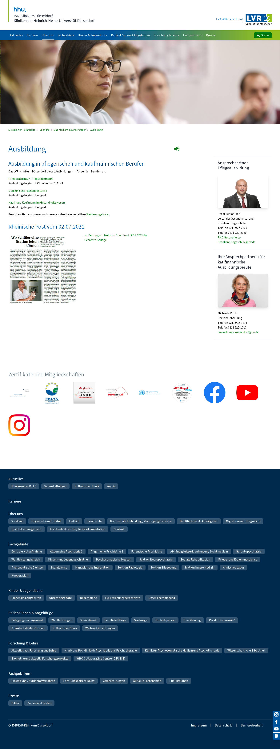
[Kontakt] (276, 736)
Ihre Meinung (192, 620)
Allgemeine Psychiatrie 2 (107, 551)
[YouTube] (276, 729)
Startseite (30, 130)
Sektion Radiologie (130, 567)
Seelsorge (140, 620)
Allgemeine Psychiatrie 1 (66, 551)
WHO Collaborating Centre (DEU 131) (101, 658)
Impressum (199, 725)
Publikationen (178, 681)
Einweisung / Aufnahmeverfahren (33, 681)
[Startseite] (244, 19)
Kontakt (119, 529)
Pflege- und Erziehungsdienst (237, 559)
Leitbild (74, 521)
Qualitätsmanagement (26, 529)
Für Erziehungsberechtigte (122, 598)
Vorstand (17, 521)
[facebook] (276, 721)
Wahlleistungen (61, 620)
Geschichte (94, 521)
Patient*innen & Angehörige (30, 612)
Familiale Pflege (115, 620)
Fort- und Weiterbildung (79, 681)
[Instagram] (276, 714)
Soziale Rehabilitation (195, 559)
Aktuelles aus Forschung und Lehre (33, 650)
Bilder (15, 703)
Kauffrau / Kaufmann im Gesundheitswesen (36, 203)
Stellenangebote (97, 214)
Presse (13, 695)
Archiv (111, 486)
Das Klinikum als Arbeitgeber (70, 130)
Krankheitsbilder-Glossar (28, 628)
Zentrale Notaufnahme (26, 551)
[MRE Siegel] (182, 392)
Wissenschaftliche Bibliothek (246, 650)
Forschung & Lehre (23, 643)
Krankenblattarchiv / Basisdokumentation (77, 529)
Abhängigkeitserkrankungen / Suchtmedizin (199, 551)
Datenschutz (224, 725)
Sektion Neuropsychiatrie (156, 559)
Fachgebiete (18, 544)
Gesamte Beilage (95, 240)
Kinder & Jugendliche (25, 590)
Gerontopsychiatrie (249, 551)
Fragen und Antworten (26, 598)
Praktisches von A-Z (222, 620)
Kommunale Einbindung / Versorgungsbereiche (141, 521)
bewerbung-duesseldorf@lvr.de (238, 332)
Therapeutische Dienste (27, 567)
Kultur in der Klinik (87, 486)
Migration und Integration (243, 521)
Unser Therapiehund (161, 598)
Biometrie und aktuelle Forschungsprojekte (39, 658)
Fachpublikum (19, 673)
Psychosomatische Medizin (113, 559)
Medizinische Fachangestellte (27, 191)
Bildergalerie (88, 598)
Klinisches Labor (233, 567)
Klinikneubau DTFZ (23, 486)
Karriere (14, 501)
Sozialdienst (59, 567)
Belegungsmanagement (27, 620)
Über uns (45, 130)
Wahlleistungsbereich (25, 559)
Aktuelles (15, 479)
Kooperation (19, 575)
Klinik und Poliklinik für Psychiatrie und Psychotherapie (101, 650)
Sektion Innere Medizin (199, 567)
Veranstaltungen (55, 486)
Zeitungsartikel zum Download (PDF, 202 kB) (117, 235)
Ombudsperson (165, 620)
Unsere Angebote (60, 598)
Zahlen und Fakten (39, 703)
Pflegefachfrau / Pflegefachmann (30, 179)
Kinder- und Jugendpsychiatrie (68, 559)
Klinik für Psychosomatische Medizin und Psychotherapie (182, 650)
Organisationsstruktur (46, 521)
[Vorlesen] (177, 149)
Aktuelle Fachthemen (147, 681)
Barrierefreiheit (252, 725)
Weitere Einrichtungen (100, 628)
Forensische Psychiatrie (146, 551)
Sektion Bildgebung (163, 567)
